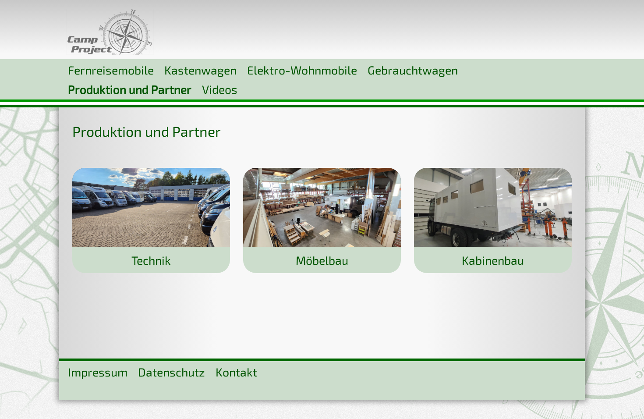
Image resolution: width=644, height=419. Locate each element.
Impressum (97, 372)
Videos (219, 89)
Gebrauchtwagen (413, 70)
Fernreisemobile (111, 70)
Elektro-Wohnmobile (302, 70)
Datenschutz (171, 372)
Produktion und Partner (129, 89)
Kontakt (236, 372)
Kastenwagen (200, 70)
